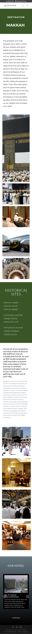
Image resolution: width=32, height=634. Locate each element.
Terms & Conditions (23, 632)
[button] (4, 596)
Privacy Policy (12, 632)
